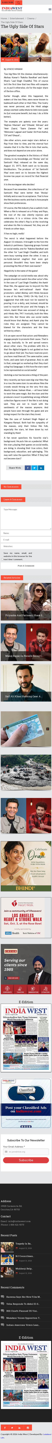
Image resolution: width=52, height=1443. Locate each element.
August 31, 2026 (25, 1248)
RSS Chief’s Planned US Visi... (22, 1310)
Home (4, 18)
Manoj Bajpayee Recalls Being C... (24, 655)
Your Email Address (14, 1146)
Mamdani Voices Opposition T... (23, 1317)
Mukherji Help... (24, 1268)
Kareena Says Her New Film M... (23, 1296)
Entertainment (17, 18)
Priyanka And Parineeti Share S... (24, 615)
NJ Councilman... (25, 1256)
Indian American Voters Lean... (23, 1324)
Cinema (30, 18)
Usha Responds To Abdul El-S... (23, 1303)
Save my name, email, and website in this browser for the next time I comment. (18, 556)
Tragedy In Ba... (24, 1243)
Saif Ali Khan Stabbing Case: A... (23, 696)
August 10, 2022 (11, 60)
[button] (26, 728)
